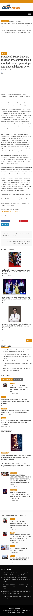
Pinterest (23, 221)
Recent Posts (17, 379)
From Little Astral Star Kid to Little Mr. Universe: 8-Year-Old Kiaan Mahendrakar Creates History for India (16, 299)
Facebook (6, 221)
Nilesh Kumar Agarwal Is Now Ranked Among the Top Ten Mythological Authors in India (15, 401)
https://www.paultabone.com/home (11, 211)
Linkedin (5, 224)
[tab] (7, 379)
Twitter (15, 221)
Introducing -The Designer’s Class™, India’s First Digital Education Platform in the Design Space (16, 422)
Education (12, 383)
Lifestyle (4, 53)
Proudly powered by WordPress (12, 610)
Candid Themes (20, 612)
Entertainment (5, 452)
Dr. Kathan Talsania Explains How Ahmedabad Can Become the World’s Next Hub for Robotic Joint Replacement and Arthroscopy (16, 326)
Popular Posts (7, 379)
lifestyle (5, 215)
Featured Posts (6, 431)
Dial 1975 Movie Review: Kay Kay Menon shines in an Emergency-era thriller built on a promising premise (16, 457)
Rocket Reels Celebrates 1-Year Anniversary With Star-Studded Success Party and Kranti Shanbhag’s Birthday (16, 272)
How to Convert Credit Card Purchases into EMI (16, 361)
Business (4, 418)
